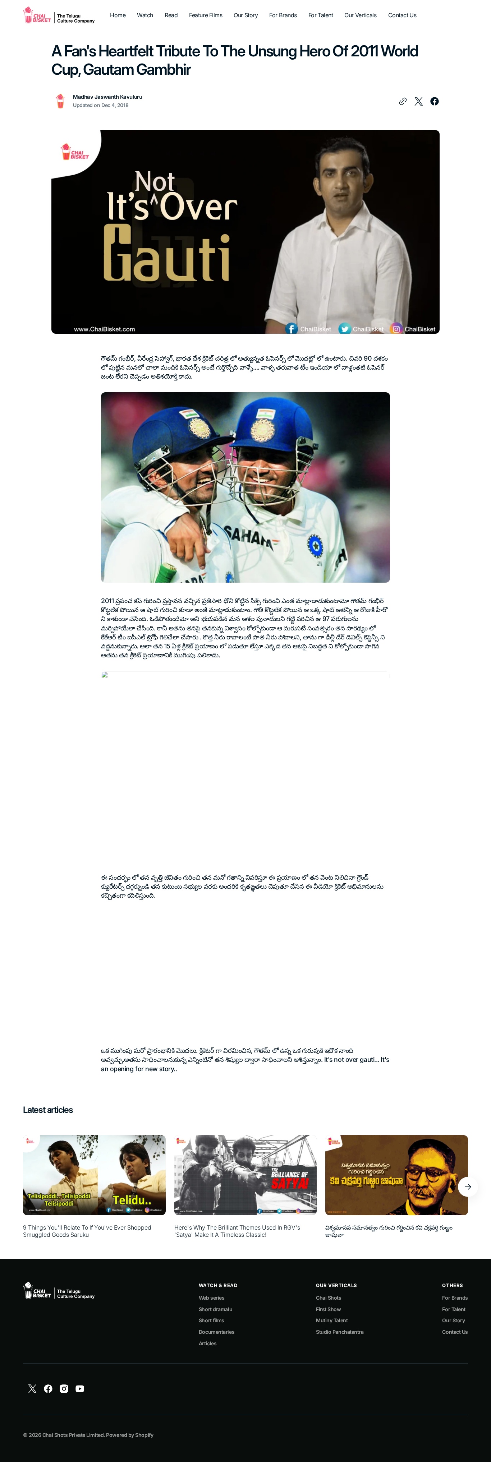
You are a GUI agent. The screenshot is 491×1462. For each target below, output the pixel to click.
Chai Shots (328, 1298)
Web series (212, 1298)
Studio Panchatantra (339, 1332)
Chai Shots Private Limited (73, 1435)
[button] (468, 1187)
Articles (207, 1343)
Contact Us (455, 1332)
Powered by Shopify (129, 1435)
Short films (211, 1320)
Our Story (453, 1320)
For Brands (455, 1298)
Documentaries (216, 1332)
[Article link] (94, 1187)
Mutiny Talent (332, 1320)
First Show (328, 1309)
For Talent (453, 1309)
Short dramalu (215, 1309)
